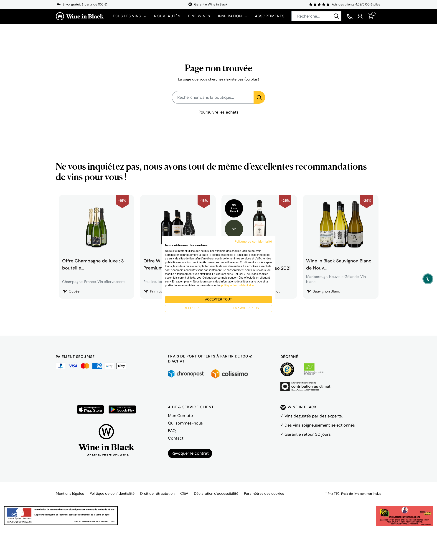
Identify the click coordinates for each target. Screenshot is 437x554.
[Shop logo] (80, 16)
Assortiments (269, 16)
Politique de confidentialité (112, 493)
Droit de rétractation (157, 493)
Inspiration (230, 16)
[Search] (336, 16)
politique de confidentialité (237, 285)
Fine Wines (199, 16)
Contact (175, 438)
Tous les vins (127, 16)
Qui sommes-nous (185, 423)
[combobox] (316, 16)
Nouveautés (167, 16)
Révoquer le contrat (190, 453)
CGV (184, 493)
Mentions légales (70, 493)
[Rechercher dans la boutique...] (259, 97)
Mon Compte (180, 415)
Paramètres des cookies (264, 493)
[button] (427, 278)
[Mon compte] (360, 16)
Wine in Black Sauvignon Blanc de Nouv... (338, 264)
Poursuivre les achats (219, 112)
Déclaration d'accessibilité (216, 493)
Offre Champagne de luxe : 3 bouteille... (93, 264)
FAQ (172, 430)
